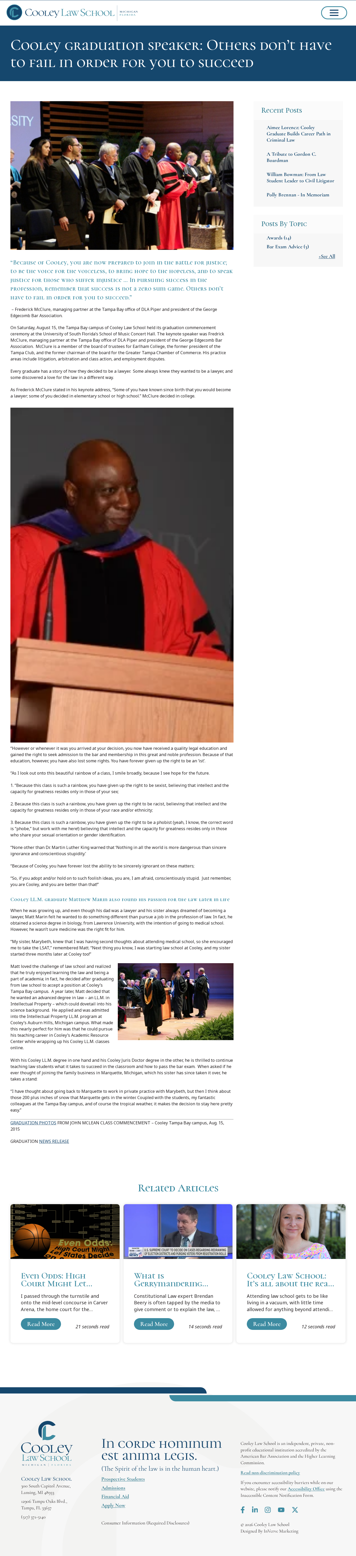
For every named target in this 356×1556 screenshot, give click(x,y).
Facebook (243, 1509)
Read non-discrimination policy (270, 1472)
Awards (279, 238)
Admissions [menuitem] (113, 1488)
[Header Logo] (72, 12)
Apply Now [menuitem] (113, 1505)
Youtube (281, 1509)
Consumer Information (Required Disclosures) (145, 1523)
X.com (295, 1509)
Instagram (268, 1509)
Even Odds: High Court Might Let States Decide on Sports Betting (65, 1273)
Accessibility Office (306, 1489)
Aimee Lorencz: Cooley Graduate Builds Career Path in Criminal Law (299, 133)
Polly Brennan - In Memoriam (298, 195)
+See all (327, 256)
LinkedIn (255, 1509)
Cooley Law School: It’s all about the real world (291, 1273)
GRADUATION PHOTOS (33, 1123)
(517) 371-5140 (33, 1517)
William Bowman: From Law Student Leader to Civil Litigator (300, 177)
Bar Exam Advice (288, 247)
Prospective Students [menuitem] (123, 1479)
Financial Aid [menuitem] (115, 1496)
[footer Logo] (47, 1444)
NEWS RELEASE (54, 1141)
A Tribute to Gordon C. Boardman (291, 157)
